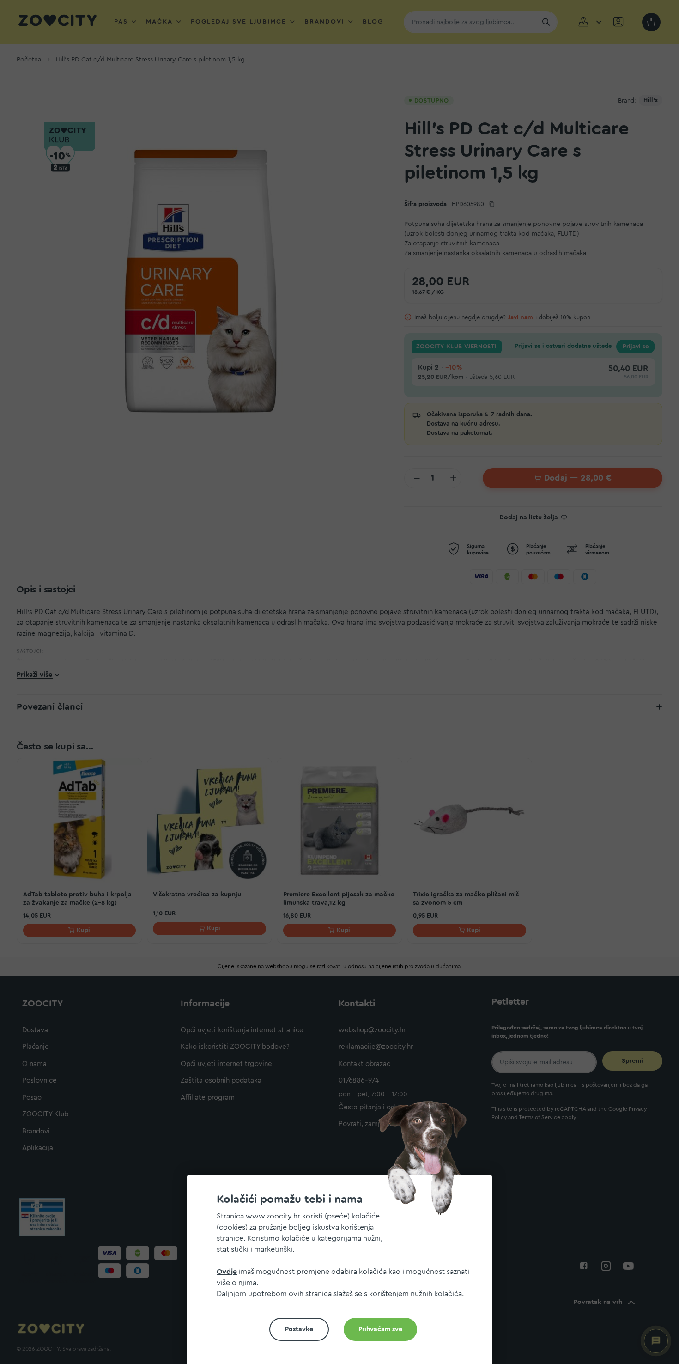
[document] (343, 1273)
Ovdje (227, 1271)
